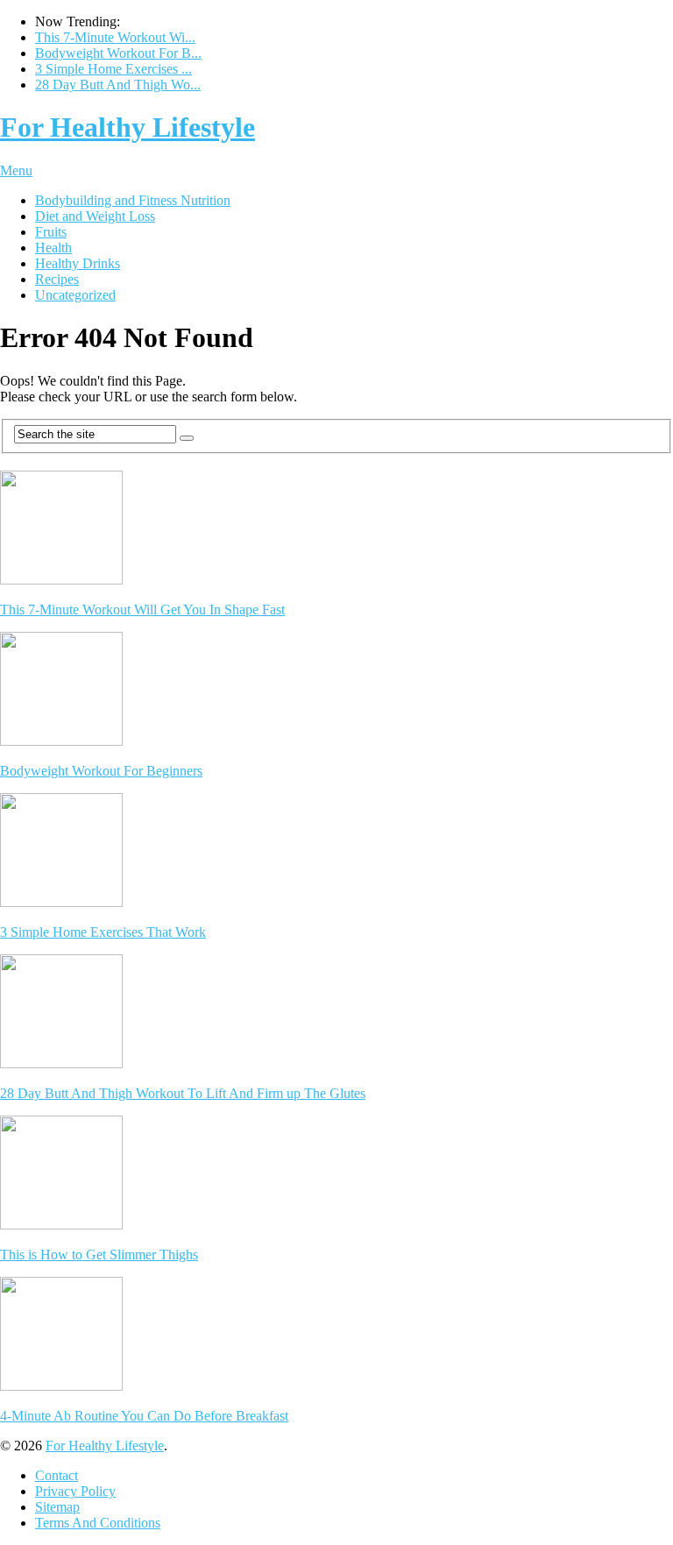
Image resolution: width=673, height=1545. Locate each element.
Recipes (57, 279)
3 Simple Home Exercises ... (113, 68)
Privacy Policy (75, 1491)
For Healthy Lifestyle (127, 127)
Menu (16, 170)
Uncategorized (75, 294)
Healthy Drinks (77, 263)
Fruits (51, 231)
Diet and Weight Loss (95, 216)
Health (53, 247)
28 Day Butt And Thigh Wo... (118, 84)
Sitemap (57, 1506)
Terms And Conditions (97, 1522)
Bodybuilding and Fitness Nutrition (132, 200)
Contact (56, 1475)
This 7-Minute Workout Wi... (115, 37)
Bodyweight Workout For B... (118, 53)
